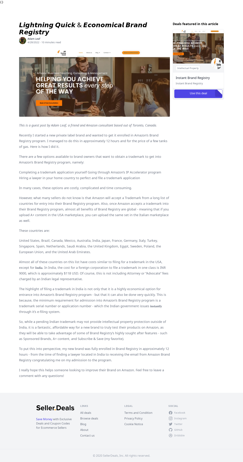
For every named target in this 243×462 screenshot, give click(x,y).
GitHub (178, 429)
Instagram (180, 418)
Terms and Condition (138, 413)
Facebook (179, 412)
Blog (83, 424)
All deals (85, 413)
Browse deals (89, 418)
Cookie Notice (133, 424)
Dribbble (179, 435)
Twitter (178, 424)
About (84, 430)
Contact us (87, 435)
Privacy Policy (133, 418)
